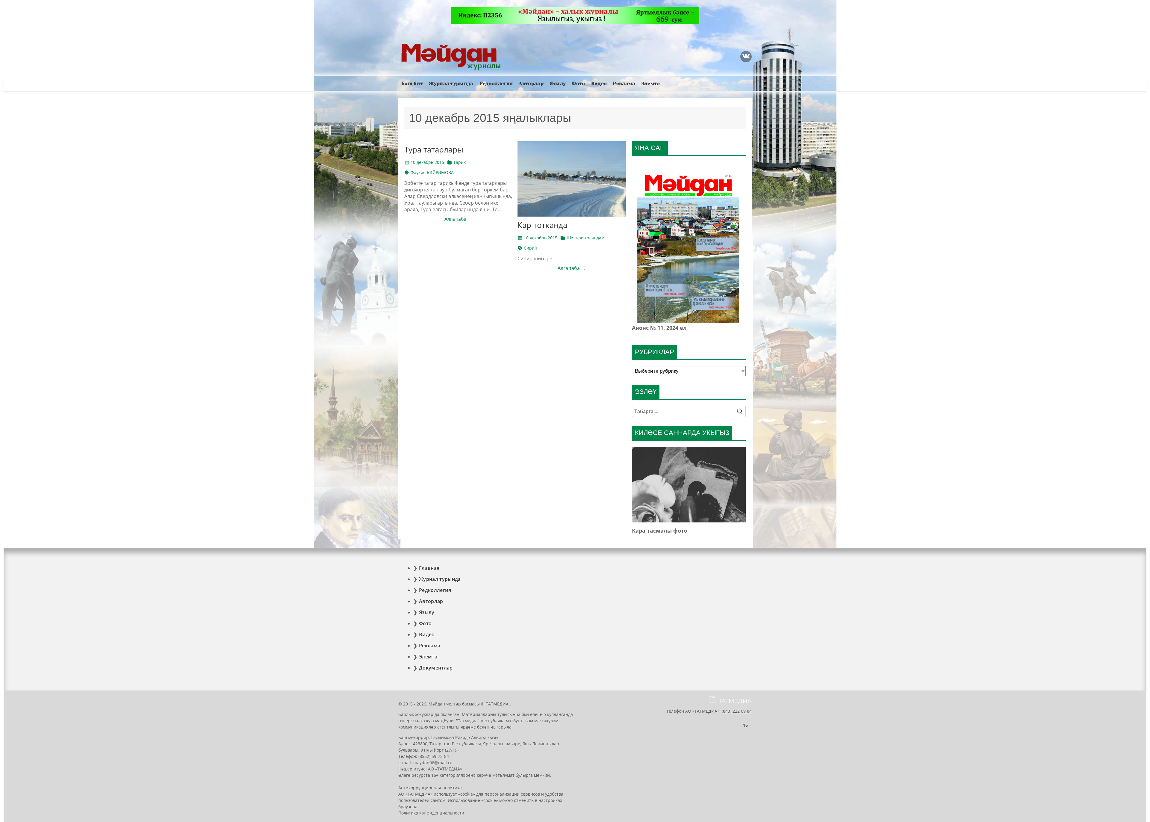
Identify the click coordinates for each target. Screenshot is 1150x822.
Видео (599, 83)
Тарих (459, 162)
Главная (429, 568)
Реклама (624, 83)
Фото (578, 83)
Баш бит (412, 83)
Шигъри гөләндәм (585, 238)
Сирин (530, 248)
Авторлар (531, 83)
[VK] (746, 56)
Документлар (436, 667)
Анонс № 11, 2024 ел (659, 327)
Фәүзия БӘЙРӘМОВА (432, 172)
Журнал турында (451, 83)
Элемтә (650, 83)
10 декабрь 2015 (427, 162)
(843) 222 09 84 (737, 711)
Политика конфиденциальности (431, 813)
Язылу (558, 83)
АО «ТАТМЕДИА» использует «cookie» (436, 794)
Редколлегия (496, 83)
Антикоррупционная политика (430, 788)
